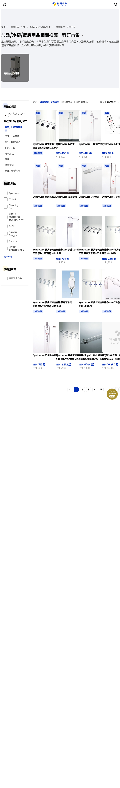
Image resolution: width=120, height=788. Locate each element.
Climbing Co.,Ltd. (13, 207)
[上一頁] (69, 389)
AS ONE (12, 199)
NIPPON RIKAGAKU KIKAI (16, 248)
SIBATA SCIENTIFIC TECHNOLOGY (16, 217)
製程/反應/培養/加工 (40, 27)
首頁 (3, 27)
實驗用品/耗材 (18, 27)
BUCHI (12, 226)
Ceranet (13, 241)
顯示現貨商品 (15, 278)
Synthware (14, 193)
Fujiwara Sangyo (13, 233)
